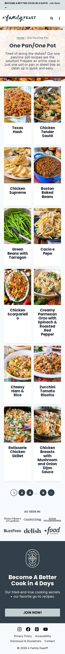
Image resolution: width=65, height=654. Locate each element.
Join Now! (32, 613)
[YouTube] (45, 629)
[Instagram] (19, 629)
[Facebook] (28, 629)
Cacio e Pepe (47, 251)
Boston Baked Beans (47, 192)
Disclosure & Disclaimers (25, 641)
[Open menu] (59, 18)
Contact (49, 641)
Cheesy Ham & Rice (17, 391)
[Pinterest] (36, 629)
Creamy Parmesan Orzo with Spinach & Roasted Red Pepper (47, 322)
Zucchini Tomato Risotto (47, 391)
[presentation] (17, 105)
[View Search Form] (52, 18)
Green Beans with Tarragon (18, 253)
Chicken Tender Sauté (47, 131)
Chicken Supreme (17, 190)
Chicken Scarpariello (18, 314)
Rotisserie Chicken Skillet (17, 451)
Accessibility (43, 636)
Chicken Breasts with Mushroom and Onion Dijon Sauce (47, 459)
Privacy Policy (23, 636)
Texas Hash (17, 129)
